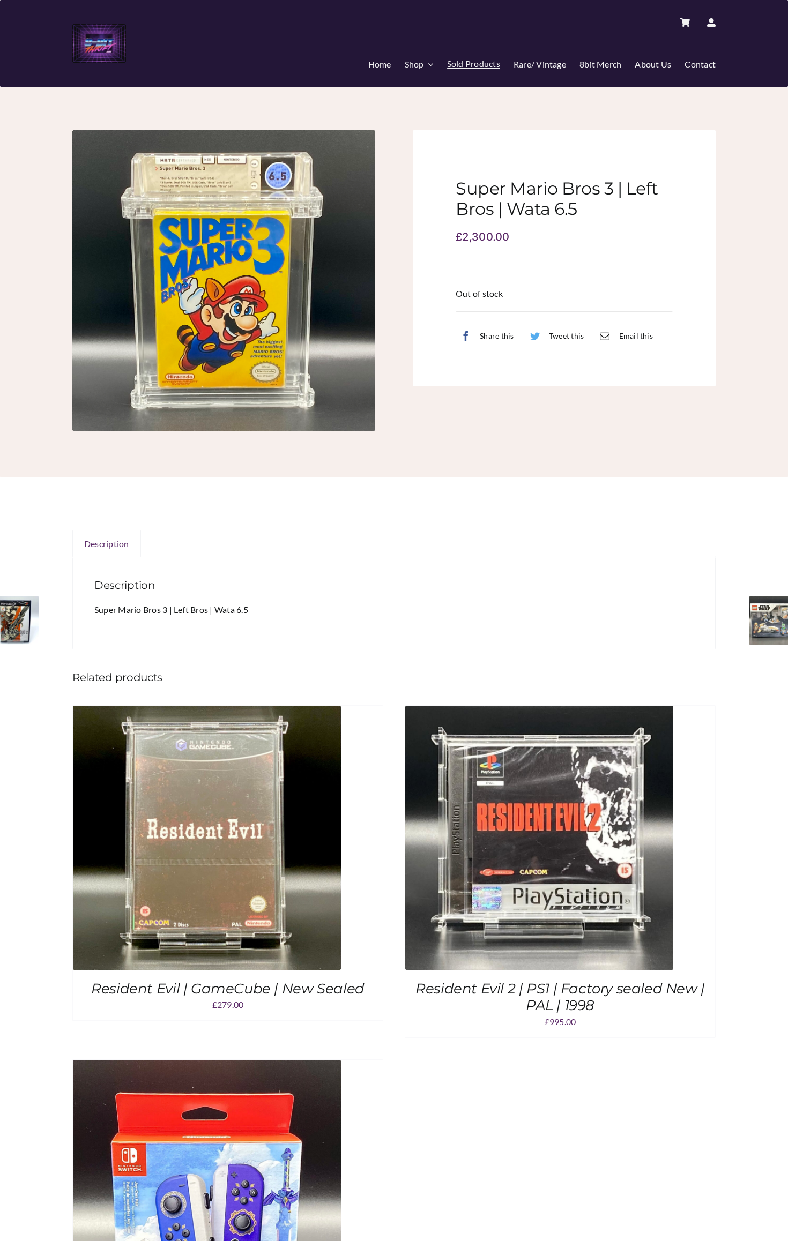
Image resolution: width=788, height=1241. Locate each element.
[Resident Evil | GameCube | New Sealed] (207, 713)
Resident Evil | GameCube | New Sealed (228, 988)
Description (106, 544)
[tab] (106, 543)
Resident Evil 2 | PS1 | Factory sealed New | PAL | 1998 (560, 997)
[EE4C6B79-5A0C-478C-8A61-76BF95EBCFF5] (223, 280)
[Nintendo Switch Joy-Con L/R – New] (207, 1067)
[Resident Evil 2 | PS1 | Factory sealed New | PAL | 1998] (539, 713)
